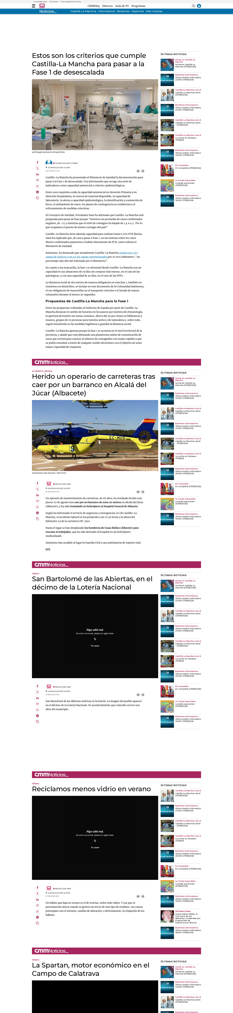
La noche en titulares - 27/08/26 (186, 139)
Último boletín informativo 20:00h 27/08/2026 (188, 154)
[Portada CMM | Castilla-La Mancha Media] (42, 5)
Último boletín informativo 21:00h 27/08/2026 (188, 109)
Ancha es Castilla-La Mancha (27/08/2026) (185, 66)
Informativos (106, 11)
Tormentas (53, 2)
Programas (138, 6)
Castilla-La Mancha (83, 11)
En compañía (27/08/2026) (188, 168)
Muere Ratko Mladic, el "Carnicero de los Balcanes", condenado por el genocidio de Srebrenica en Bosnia (188, 918)
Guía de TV (122, 6)
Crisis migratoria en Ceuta (71, 2)
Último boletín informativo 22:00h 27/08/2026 (188, 79)
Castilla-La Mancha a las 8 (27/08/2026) (187, 94)
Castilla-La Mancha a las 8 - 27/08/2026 (187, 124)
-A (143, 171)
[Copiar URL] (95, 639)
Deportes (138, 11)
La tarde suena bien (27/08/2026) (185, 184)
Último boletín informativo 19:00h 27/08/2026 (188, 199)
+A (138, 171)
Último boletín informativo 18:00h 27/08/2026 (188, 931)
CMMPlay (94, 6)
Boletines (123, 11)
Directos (108, 6)
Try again (95, 646)
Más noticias (154, 11)
